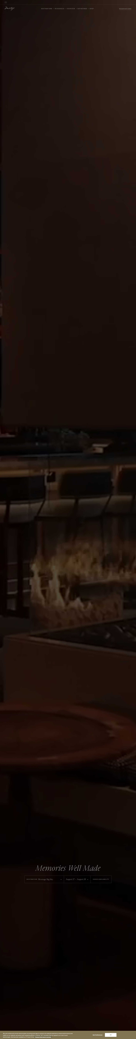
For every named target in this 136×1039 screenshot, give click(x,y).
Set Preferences (97, 1035)
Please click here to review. (43, 1037)
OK (111, 1035)
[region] (68, 1035)
